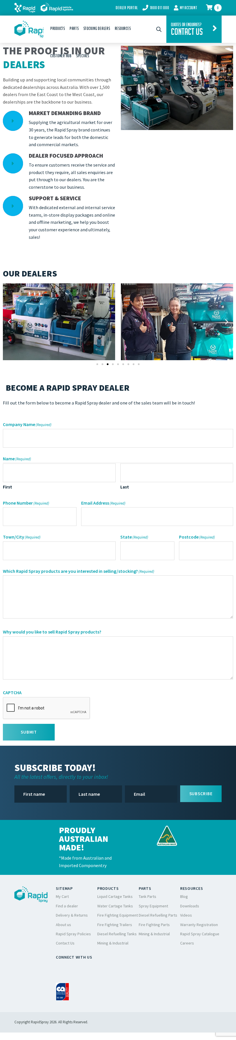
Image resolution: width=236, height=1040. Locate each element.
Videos (186, 915)
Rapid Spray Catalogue (199, 933)
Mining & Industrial (112, 943)
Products (57, 28)
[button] (9, 321)
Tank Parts (147, 896)
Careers (187, 943)
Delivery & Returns (72, 915)
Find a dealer (67, 906)
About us (63, 924)
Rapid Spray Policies (73, 933)
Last (124, 487)
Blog (184, 896)
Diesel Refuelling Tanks (117, 933)
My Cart (62, 896)
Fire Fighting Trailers (114, 924)
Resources (123, 28)
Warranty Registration (199, 924)
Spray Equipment (153, 906)
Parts (74, 28)
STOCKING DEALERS (96, 28)
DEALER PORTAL (127, 7)
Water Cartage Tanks (115, 906)
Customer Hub (61, 56)
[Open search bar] (159, 29)
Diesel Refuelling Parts (158, 915)
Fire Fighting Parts (154, 924)
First (7, 487)
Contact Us (65, 943)
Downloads (189, 906)
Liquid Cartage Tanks (115, 896)
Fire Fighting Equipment (117, 915)
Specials (82, 56)
